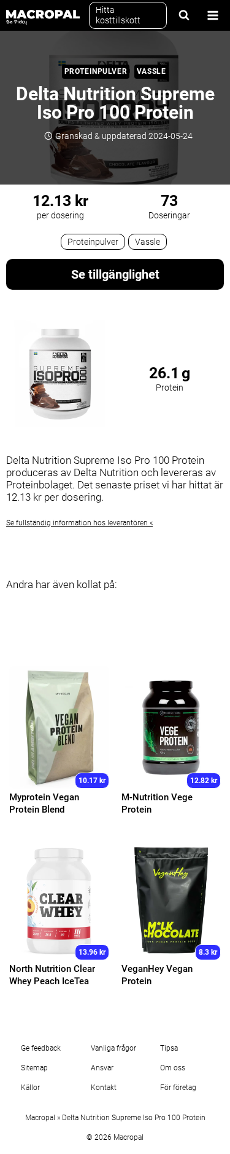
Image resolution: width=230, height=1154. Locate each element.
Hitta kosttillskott (118, 15)
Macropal (40, 1117)
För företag (178, 1087)
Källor (30, 1087)
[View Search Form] (184, 15)
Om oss (172, 1068)
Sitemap (34, 1068)
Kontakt (104, 1087)
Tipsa (169, 1048)
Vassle (151, 71)
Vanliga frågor (113, 1048)
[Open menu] (212, 15)
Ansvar (102, 1068)
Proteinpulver (96, 71)
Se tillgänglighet (115, 274)
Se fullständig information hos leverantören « (79, 523)
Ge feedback (41, 1048)
